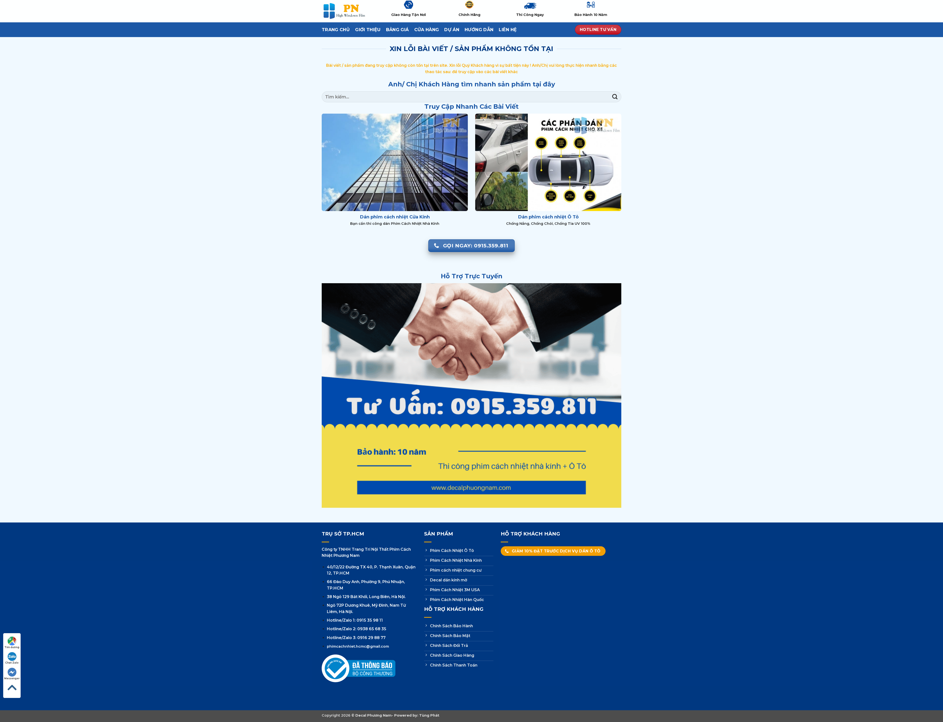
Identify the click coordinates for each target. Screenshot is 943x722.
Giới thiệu (368, 29)
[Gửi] (614, 96)
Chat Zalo (12, 662)
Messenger (12, 678)
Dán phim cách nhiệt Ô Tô (548, 217)
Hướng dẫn (479, 29)
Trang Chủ (336, 29)
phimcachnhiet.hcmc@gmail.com (358, 646)
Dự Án (451, 29)
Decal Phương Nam (373, 715)
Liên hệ (508, 29)
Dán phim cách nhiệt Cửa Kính (395, 217)
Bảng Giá (397, 29)
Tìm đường (11, 647)
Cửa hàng (426, 29)
